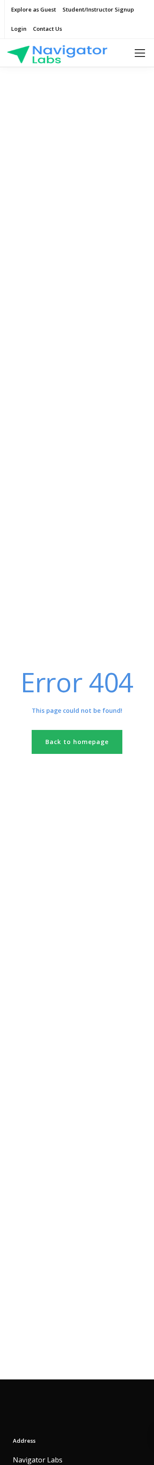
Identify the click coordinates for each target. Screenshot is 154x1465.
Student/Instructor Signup (98, 9)
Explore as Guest (33, 9)
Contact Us (47, 29)
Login (19, 29)
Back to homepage (77, 742)
